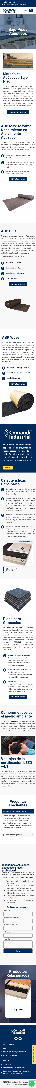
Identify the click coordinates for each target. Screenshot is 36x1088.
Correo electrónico (11, 925)
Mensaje (7, 939)
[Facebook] (16, 1038)
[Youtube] (20, 1038)
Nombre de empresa (11, 917)
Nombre (7, 910)
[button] (25, 10)
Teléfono (7, 932)
